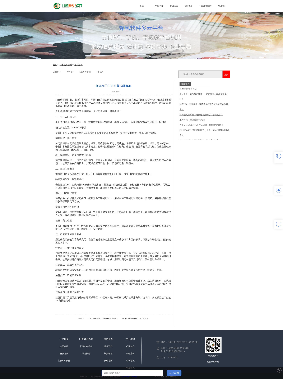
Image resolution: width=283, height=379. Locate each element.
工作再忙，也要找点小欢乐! (192, 120)
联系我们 (222, 6)
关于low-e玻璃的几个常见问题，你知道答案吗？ (201, 125)
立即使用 (64, 346)
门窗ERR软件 (86, 346)
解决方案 (174, 6)
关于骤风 (130, 339)
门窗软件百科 (206, 6)
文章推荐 (185, 84)
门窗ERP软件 (64, 361)
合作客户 (189, 6)
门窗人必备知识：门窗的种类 (99, 318)
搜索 (226, 75)
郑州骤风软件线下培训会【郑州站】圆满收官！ (201, 115)
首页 (142, 6)
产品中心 (159, 6)
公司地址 (130, 361)
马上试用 (174, 373)
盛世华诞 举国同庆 (188, 89)
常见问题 (86, 353)
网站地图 (108, 361)
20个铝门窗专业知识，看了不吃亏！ (136, 318)
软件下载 (108, 346)
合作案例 (130, 353)
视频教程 (108, 353)
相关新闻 (78, 65)
